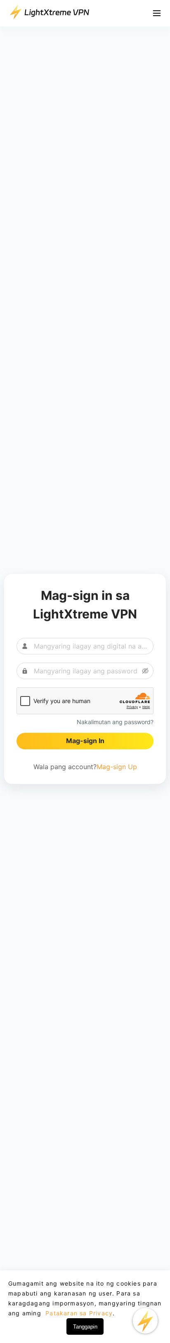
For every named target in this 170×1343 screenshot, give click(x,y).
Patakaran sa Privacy (78, 1313)
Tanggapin (85, 1327)
